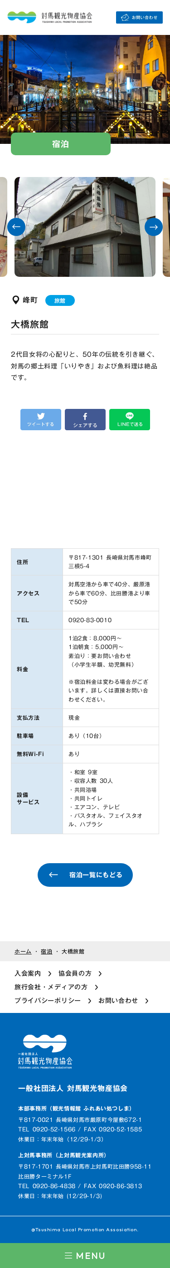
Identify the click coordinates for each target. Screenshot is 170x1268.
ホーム (23, 951)
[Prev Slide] (16, 227)
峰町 (30, 300)
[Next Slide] (154, 227)
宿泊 (46, 951)
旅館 (60, 300)
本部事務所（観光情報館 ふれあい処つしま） (76, 1108)
